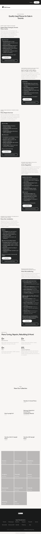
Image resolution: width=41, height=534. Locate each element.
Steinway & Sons (26, 414)
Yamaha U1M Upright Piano (29, 437)
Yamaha (25, 402)
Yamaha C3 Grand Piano (30, 401)
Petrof (5, 414)
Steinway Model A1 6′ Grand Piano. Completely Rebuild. (29, 412)
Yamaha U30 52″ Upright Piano (10, 437)
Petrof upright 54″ (9, 413)
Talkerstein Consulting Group (29, 529)
